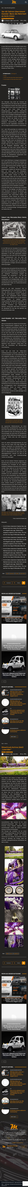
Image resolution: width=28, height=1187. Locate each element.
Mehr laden (13, 736)
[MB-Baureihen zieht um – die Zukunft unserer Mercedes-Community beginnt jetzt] (14, 609)
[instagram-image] (6, 1154)
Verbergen (13, 73)
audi (7, 573)
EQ (14, 671)
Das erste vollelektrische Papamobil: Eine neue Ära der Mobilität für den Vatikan (14, 675)
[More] (23, 582)
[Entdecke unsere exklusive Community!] (5, 730)
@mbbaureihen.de (12, 1146)
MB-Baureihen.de (14, 719)
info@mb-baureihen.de (17, 1142)
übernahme (22, 573)
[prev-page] (3, 682)
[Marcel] (3, 21)
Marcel (8, 20)
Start (3, 8)
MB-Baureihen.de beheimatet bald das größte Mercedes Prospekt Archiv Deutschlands (14, 647)
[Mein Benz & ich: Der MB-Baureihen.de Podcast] (5, 721)
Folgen (23, 1146)
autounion (12, 573)
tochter (17, 573)
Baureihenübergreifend (10, 8)
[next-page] (5, 682)
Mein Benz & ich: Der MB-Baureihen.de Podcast (17, 721)
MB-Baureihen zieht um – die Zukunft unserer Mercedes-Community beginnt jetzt (14, 619)
